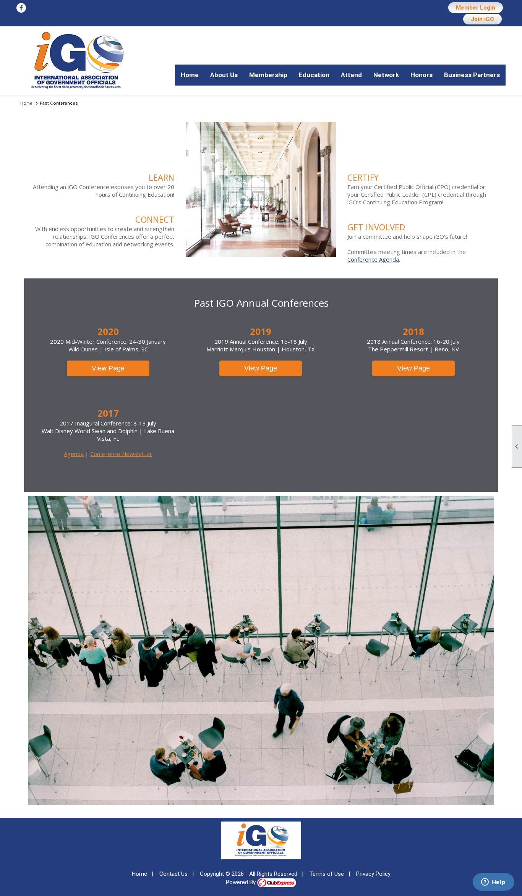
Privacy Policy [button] (373, 873)
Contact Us (173, 873)
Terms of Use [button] (327, 873)
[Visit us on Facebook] (21, 8)
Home (190, 75)
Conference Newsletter (121, 454)
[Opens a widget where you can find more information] (493, 882)
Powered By (241, 882)
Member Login (475, 7)
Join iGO (482, 19)
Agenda (74, 454)
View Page (108, 368)
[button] (224, 75)
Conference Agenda (373, 259)
